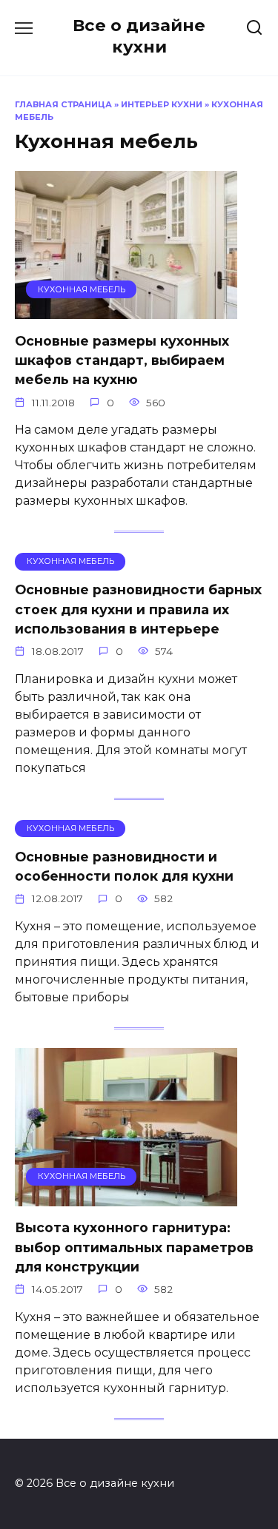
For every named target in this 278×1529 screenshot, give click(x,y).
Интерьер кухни (161, 104)
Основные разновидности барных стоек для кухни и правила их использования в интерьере (138, 609)
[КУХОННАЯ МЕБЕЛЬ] (126, 310)
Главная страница (63, 104)
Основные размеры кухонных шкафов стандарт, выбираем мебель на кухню (122, 359)
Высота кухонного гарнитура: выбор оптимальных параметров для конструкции (134, 1247)
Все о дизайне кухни (139, 36)
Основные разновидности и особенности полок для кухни (124, 866)
